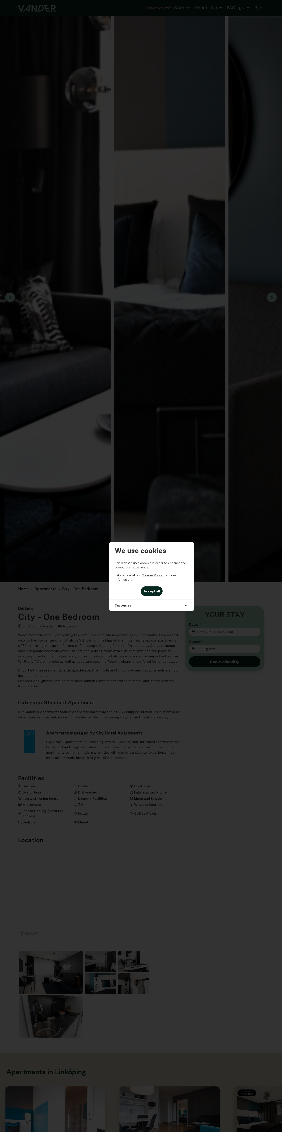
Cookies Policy (152, 575)
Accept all (151, 591)
